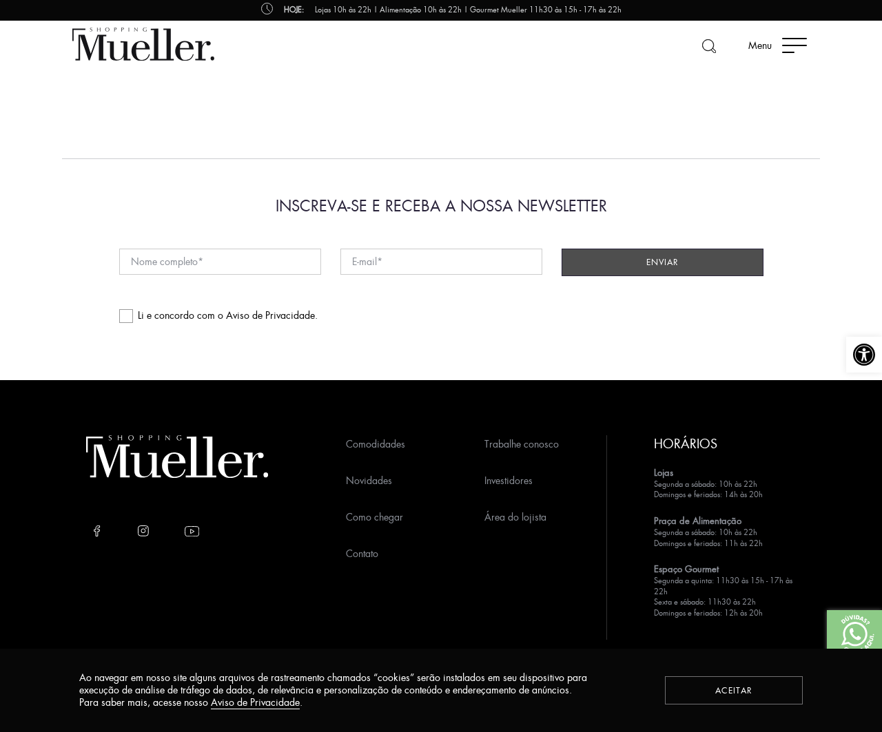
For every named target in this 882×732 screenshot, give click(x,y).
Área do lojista (515, 516)
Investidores (508, 480)
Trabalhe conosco (521, 443)
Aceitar (733, 690)
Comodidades (375, 443)
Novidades (369, 480)
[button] (864, 355)
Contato (362, 553)
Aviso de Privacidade (270, 315)
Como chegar (374, 516)
